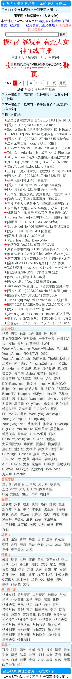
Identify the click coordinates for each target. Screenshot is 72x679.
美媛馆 (43, 449)
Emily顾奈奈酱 (41, 489)
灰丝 (29, 599)
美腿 (38, 599)
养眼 (23, 660)
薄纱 (5, 559)
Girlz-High (9, 454)
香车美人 (17, 549)
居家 (49, 539)
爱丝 (57, 378)
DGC (44, 353)
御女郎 (51, 394)
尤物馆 (31, 449)
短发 (40, 660)
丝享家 (22, 434)
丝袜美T (22, 619)
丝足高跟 (45, 619)
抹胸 (59, 524)
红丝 (56, 604)
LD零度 (49, 464)
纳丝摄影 (35, 333)
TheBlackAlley (58, 358)
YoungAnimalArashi (16, 358)
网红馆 (38, 378)
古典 (5, 569)
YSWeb (37, 439)
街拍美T (8, 619)
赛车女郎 (52, 559)
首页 (6, 3)
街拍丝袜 (8, 624)
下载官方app (45, 671)
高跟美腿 (29, 614)
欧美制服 (44, 614)
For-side (63, 348)
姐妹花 (16, 584)
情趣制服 (23, 639)
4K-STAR (47, 388)
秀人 (51, 3)
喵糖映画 (50, 459)
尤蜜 (43, 3)
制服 (35, 564)
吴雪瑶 (19, 484)
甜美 (14, 649)
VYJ (49, 378)
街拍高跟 (39, 629)
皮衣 (29, 519)
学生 (20, 665)
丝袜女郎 (8, 594)
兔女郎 (24, 564)
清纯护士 (22, 579)
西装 (38, 519)
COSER (8, 579)
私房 (23, 655)
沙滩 (29, 549)
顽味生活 (8, 399)
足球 (40, 539)
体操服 (19, 519)
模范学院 (54, 444)
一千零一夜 (47, 338)
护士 (64, 559)
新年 (32, 574)
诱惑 (14, 655)
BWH (45, 343)
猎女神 (48, 404)
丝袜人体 (23, 624)
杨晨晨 (55, 484)
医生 (14, 574)
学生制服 (50, 519)
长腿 (5, 614)
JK (55, 569)
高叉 (14, 514)
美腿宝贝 (8, 378)
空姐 (40, 559)
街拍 (5, 544)
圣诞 (21, 569)
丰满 (49, 660)
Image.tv (24, 394)
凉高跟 (16, 614)
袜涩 (23, 333)
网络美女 (31, 3)
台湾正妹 (56, 449)
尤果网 (7, 404)
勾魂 (58, 660)
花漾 (36, 368)
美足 (53, 609)
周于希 (43, 484)
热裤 (44, 504)
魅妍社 (19, 449)
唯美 (67, 649)
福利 (40, 655)
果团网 (19, 373)
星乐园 (19, 404)
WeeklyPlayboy (43, 348)
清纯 (23, 649)
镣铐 (5, 584)
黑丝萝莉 (23, 594)
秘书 (50, 579)
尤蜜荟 (50, 439)
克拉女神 (37, 469)
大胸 (49, 655)
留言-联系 (10, 671)
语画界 (37, 459)
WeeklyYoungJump (16, 348)
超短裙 (7, 509)
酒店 (58, 544)
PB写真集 (63, 388)
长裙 (35, 504)
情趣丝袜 (41, 609)
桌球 (5, 539)
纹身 (34, 579)
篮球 (23, 539)
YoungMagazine (13, 424)
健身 (67, 544)
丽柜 (59, 3)
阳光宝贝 (24, 409)
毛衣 (32, 524)
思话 (14, 333)
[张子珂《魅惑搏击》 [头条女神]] (35, 57)
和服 (17, 509)
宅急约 (37, 464)
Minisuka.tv (25, 429)
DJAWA (7, 469)
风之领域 (62, 404)
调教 (59, 579)
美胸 (5, 655)
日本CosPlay (11, 459)
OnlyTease (33, 404)
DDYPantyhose (13, 383)
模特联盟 (48, 368)
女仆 (14, 564)
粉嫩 (67, 655)
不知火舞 (61, 574)
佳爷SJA (63, 338)
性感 (32, 649)
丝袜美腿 (17, 3)
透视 (26, 584)
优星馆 (63, 394)
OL (42, 579)
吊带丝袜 (8, 609)
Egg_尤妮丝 (10, 494)
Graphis (19, 474)
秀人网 (7, 474)
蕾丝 (61, 504)
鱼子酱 (7, 484)
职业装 (24, 514)
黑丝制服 (8, 634)
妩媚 (49, 649)
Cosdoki (25, 454)
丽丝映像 (29, 338)
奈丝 (20, 343)
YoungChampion (14, 419)
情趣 (32, 660)
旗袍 (32, 559)
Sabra (30, 373)
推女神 (31, 383)
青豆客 (7, 373)
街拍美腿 (23, 629)
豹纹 (56, 514)
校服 (26, 504)
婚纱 (47, 514)
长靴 (41, 524)
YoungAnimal (11, 353)
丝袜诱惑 (8, 604)
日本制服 (8, 524)
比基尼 (48, 509)
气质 (40, 649)
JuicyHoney (10, 368)
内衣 (5, 514)
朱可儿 (24, 489)
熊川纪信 (20, 363)
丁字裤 (60, 509)
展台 (32, 544)
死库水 (36, 514)
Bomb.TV (9, 394)
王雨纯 (31, 484)
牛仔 (26, 509)
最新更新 (40, 9)
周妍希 (44, 494)
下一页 (51, 83)
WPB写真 (24, 378)
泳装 (17, 504)
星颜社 (7, 363)
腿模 (56, 599)
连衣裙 (7, 504)
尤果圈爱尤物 (11, 444)
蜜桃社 (7, 449)
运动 (5, 564)
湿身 (30, 569)
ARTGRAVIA (11, 464)
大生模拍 (8, 343)
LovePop (61, 424)
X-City (63, 363)
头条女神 (31, 89)
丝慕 (5, 333)
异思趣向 (56, 429)
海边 (23, 544)
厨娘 (48, 569)
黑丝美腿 (23, 634)
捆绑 (23, 574)
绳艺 (40, 574)
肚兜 (23, 559)
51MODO (59, 383)
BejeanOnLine (12, 388)
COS (44, 564)
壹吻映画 (63, 464)
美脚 (20, 609)
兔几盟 (26, 368)
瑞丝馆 (54, 373)
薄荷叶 (42, 373)
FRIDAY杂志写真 (14, 414)
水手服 (36, 509)
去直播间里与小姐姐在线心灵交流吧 (36, 64)
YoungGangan (39, 419)
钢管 (40, 544)
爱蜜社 (40, 444)
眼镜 (49, 574)
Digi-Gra (8, 429)
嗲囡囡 (28, 444)
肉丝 (47, 604)
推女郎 (48, 424)
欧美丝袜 (59, 614)
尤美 (26, 459)
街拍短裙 (54, 624)
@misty (53, 399)
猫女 (53, 564)
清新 (58, 649)
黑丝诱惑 (8, 639)
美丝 (33, 619)
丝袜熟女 (39, 634)
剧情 (14, 559)
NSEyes (38, 394)
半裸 (67, 660)
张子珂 (43, 89)
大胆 (32, 655)
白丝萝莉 (39, 594)
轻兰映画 (50, 333)
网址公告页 (26, 671)
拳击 (52, 89)
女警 (63, 569)
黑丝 (5, 599)
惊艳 (5, 660)
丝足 (29, 604)
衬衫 (64, 514)
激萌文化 (39, 358)
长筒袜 (52, 594)
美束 (62, 564)
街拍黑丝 (54, 629)
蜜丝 (36, 454)
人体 (39, 569)
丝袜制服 (8, 629)
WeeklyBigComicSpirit (45, 414)
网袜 (20, 604)
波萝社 (65, 399)
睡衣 (52, 504)
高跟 (47, 599)
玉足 (29, 609)
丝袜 (63, 594)
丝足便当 (8, 434)
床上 (49, 544)
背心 (5, 529)
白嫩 (14, 660)
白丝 (38, 604)
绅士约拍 (22, 469)
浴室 (14, 539)
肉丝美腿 (54, 634)
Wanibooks (37, 399)
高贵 (58, 655)
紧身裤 (7, 519)
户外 (5, 549)
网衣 (62, 609)
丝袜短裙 (39, 624)
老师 (5, 574)
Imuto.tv (44, 383)
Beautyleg (53, 469)
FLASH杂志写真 (45, 409)
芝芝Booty (9, 489)
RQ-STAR (31, 353)
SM (13, 569)
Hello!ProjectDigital (16, 439)
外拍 (14, 544)
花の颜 (62, 368)
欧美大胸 (8, 665)
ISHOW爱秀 (38, 434)
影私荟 (22, 399)
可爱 (5, 649)
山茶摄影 (32, 343)
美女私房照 (22, 9)
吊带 (50, 524)
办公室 (60, 539)
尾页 (62, 83)
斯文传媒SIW (11, 338)
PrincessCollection (42, 363)
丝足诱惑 (60, 619)
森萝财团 (48, 454)
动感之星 (31, 388)
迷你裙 (22, 524)
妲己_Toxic (29, 494)
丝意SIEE (9, 409)
